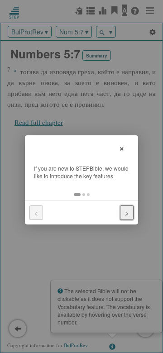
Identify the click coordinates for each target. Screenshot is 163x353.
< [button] (36, 212)
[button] (77, 194)
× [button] (122, 147)
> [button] (127, 212)
